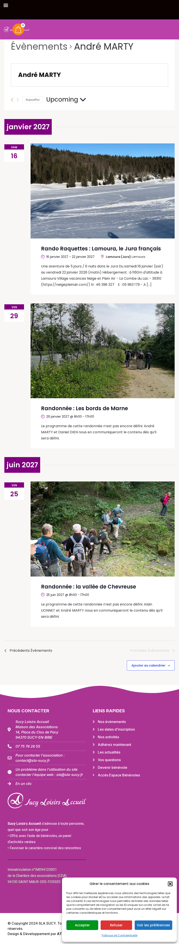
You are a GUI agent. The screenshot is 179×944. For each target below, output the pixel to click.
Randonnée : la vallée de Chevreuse (88, 586)
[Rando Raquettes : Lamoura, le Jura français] (103, 190)
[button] (170, 884)
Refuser (116, 925)
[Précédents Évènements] (12, 100)
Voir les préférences (153, 925)
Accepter (82, 925)
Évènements (39, 46)
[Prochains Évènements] (18, 100)
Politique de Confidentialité (119, 935)
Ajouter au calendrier (148, 665)
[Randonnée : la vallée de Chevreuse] (103, 529)
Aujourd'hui (33, 99)
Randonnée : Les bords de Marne (84, 408)
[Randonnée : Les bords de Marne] (103, 350)
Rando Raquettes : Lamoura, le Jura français (101, 248)
